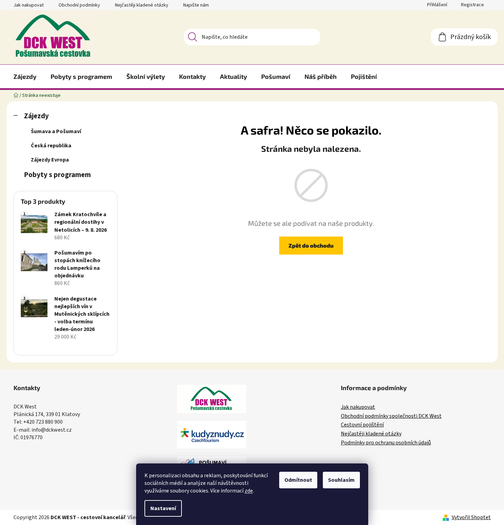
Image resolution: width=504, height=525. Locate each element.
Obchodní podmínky (79, 5)
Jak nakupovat (29, 5)
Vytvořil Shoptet (471, 517)
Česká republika (51, 145)
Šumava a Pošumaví (56, 131)
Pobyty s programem (57, 175)
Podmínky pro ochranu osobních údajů (386, 443)
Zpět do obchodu (311, 245)
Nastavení (163, 508)
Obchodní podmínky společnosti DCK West (391, 416)
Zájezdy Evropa (50, 160)
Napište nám (196, 5)
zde (249, 491)
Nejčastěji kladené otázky (141, 5)
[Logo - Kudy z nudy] (211, 435)
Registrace (472, 4)
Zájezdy (36, 116)
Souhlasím (341, 480)
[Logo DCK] (211, 399)
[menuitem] (25, 76)
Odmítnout (298, 480)
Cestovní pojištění (362, 425)
